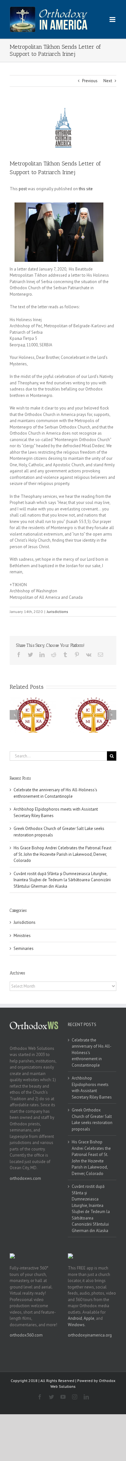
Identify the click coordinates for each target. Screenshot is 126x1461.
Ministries (22, 935)
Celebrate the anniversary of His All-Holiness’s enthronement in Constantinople (91, 1052)
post (23, 189)
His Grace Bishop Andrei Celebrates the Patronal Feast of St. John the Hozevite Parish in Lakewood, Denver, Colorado (62, 854)
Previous (90, 81)
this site (86, 189)
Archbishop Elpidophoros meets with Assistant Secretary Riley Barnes (92, 1087)
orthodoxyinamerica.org (90, 1335)
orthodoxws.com (25, 1178)
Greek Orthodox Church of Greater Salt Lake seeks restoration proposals (92, 1119)
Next (107, 81)
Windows (76, 1325)
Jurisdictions (57, 611)
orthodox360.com (26, 1335)
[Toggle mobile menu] (113, 19)
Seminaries (24, 948)
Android (75, 1318)
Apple (89, 1318)
